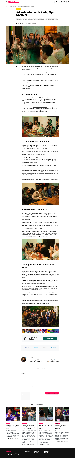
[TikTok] (54, 2)
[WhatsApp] (62, 2)
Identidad (10, 6)
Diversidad (14, 6)
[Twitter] (59, 2)
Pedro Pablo (26, 145)
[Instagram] (52, 2)
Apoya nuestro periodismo (46, 452)
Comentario (23, 373)
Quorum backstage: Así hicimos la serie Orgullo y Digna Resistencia (28, 427)
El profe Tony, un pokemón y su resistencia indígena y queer (12, 427)
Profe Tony (52, 165)
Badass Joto (40, 234)
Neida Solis (31, 358)
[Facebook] (57, 2)
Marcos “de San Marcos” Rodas (40, 107)
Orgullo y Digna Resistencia (28, 66)
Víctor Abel (37, 222)
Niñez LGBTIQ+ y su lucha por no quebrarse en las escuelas (45, 427)
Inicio (6, 6)
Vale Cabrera (48, 97)
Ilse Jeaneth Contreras (27, 271)
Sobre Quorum (27, 451)
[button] (6, 1)
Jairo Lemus (33, 214)
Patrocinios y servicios (36, 452)
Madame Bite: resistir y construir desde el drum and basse (61, 427)
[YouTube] (64, 2)
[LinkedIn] (66, 2)
